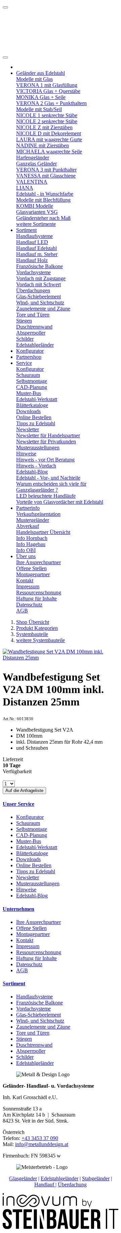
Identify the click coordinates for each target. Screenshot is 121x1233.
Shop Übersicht (32, 622)
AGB (22, 610)
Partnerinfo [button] (28, 508)
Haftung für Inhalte (36, 598)
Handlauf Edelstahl (36, 248)
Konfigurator (30, 351)
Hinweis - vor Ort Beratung (45, 459)
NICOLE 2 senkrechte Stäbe (46, 121)
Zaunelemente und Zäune (43, 308)
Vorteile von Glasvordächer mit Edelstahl (59, 502)
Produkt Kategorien (37, 628)
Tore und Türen (32, 314)
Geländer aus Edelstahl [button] (40, 73)
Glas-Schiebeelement (38, 296)
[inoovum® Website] (47, 1206)
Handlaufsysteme (34, 236)
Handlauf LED (32, 242)
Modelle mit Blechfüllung (43, 200)
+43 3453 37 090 (40, 1138)
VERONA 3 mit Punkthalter (46, 169)
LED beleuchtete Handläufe (46, 496)
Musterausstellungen (37, 447)
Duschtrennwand (34, 327)
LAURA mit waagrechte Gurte (49, 139)
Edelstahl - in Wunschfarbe (44, 194)
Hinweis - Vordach (36, 465)
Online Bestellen (33, 417)
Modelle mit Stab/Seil (39, 109)
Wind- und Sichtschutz (40, 302)
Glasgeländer (23, 1178)
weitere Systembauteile (40, 640)
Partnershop (28, 357)
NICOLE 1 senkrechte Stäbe (46, 115)
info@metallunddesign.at (41, 1144)
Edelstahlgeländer (35, 345)
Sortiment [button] (26, 230)
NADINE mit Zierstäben (42, 145)
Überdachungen (33, 290)
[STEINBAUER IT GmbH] (60, 1227)
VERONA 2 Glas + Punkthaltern (51, 103)
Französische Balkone (39, 266)
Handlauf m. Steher (36, 254)
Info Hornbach (31, 538)
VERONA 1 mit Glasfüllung (46, 85)
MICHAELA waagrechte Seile (49, 151)
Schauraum (28, 375)
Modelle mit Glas (34, 79)
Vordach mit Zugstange (41, 278)
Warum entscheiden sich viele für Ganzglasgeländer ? (51, 487)
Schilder (25, 339)
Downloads (28, 411)
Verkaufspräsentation (38, 514)
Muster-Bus (28, 393)
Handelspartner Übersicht (43, 532)
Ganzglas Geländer (36, 163)
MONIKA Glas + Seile (41, 97)
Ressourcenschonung (38, 592)
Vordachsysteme (33, 272)
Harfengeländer (32, 157)
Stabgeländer (96, 1178)
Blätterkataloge (32, 405)
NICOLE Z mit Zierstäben (44, 127)
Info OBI (26, 550)
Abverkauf (27, 526)
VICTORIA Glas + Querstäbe (48, 91)
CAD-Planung (31, 387)
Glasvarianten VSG (37, 212)
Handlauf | (45, 1184)
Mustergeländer (32, 520)
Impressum (27, 586)
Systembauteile (32, 634)
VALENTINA (31, 182)
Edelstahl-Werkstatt (36, 399)
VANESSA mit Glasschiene (46, 176)
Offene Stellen (31, 568)
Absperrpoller (30, 333)
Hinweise (26, 453)
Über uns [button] (26, 556)
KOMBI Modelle (34, 206)
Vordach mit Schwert (38, 284)
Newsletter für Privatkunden (46, 441)
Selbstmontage (31, 381)
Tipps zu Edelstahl (35, 423)
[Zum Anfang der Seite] (5, 7)
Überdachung (72, 1184)
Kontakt (24, 580)
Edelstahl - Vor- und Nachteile (48, 478)
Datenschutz (29, 604)
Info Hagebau (30, 544)
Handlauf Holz (32, 260)
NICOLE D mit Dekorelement (48, 133)
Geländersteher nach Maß (43, 218)
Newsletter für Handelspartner (48, 435)
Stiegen (24, 321)
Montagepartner (33, 574)
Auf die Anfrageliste (24, 790)
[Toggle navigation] (5, 57)
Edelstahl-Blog (32, 472)
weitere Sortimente (36, 224)
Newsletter (27, 429)
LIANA (24, 188)
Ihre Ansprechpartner (38, 562)
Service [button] (24, 363)
